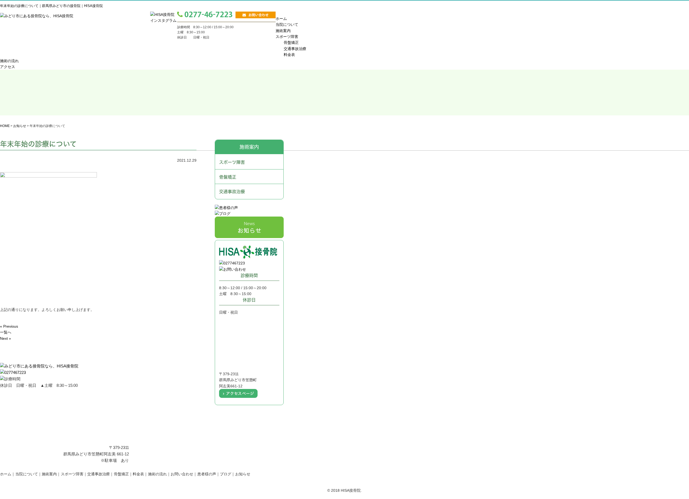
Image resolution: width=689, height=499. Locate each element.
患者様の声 (206, 474)
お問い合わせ (182, 474)
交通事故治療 (295, 49)
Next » (5, 338)
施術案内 (118, 48)
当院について (71, 48)
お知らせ (242, 474)
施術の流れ (213, 48)
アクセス (260, 48)
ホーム (23, 48)
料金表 (165, 48)
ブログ (225, 474)
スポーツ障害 (287, 36)
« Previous (9, 326)
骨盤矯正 (291, 42)
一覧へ (5, 332)
